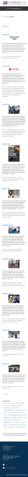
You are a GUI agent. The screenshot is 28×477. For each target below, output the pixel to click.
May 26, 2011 (5, 34)
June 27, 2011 (6, 144)
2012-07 (5, 386)
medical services (9, 91)
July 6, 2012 (5, 364)
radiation (17, 422)
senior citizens (10, 94)
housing (4, 91)
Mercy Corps (11, 132)
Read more (4, 52)
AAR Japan (10, 86)
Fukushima (9, 90)
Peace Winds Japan (13, 58)
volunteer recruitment (12, 180)
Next (7, 394)
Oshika (3, 93)
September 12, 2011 (8, 259)
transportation (5, 96)
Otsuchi (7, 322)
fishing (19, 56)
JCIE (7, 464)
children (14, 86)
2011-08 (5, 212)
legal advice (25, 417)
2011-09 (5, 249)
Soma (19, 94)
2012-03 (5, 354)
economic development (13, 56)
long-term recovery (6, 388)
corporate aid (14, 177)
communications (20, 86)
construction (18, 318)
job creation (19, 417)
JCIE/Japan (5, 454)
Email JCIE (5, 460)
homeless (5, 415)
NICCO (22, 132)
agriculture (5, 403)
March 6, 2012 (6, 330)
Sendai (12, 136)
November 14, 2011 (7, 293)
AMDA (9, 318)
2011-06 (5, 86)
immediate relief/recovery (9, 417)
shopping (15, 94)
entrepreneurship (6, 412)
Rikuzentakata (22, 93)
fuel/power (4, 90)
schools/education (6, 136)
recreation (16, 93)
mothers (12, 422)
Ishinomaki (13, 179)
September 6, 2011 (7, 225)
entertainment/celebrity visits (8, 284)
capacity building (11, 403)
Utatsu (6, 355)
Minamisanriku (5, 58)
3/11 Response (5, 16)
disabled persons (5, 88)
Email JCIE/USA (6, 450)
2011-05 (5, 56)
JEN (17, 179)
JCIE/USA (5, 445)
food (24, 88)
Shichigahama (22, 215)
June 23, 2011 (6, 104)
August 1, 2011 (6, 188)
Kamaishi (23, 131)
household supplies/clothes (18, 90)
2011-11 (5, 318)
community (13, 318)
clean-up (18, 129)
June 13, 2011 (6, 66)
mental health (16, 91)
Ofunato (21, 91)
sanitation (4, 94)
